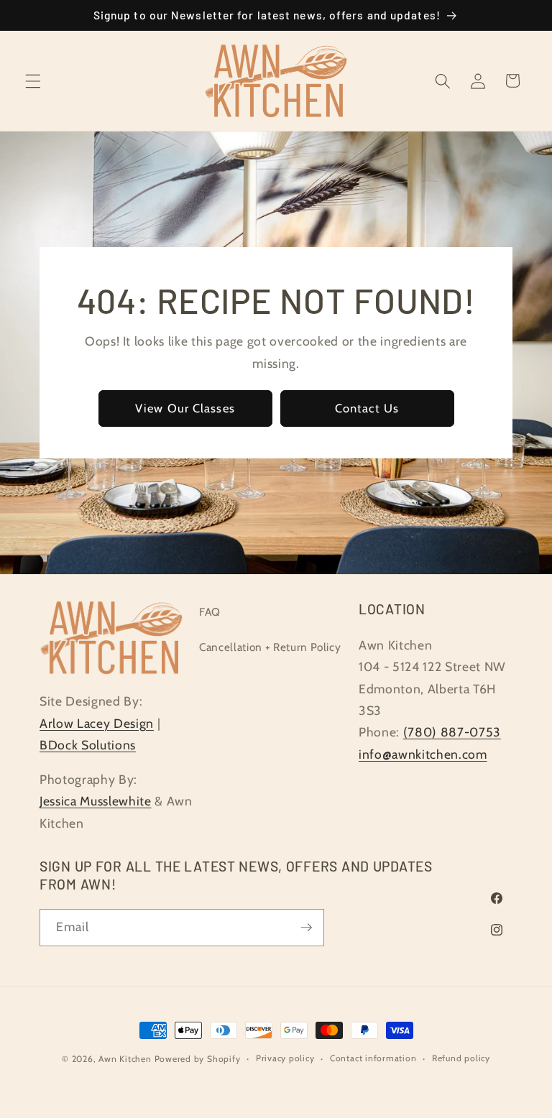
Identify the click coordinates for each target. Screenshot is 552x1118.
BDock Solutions (88, 744)
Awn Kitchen (124, 1058)
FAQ (210, 612)
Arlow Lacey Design (97, 723)
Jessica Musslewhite (96, 800)
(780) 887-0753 (452, 731)
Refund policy (461, 1058)
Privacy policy (285, 1058)
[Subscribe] (306, 927)
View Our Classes (185, 408)
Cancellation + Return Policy (270, 647)
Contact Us (367, 408)
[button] (33, 80)
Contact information (373, 1058)
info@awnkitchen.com (423, 754)
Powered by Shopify (198, 1058)
